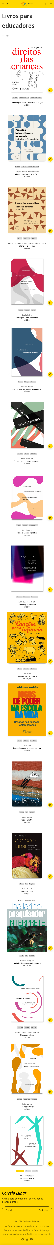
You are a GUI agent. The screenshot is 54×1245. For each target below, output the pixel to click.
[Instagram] (27, 1239)
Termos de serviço (13, 1230)
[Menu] (3, 4)
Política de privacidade (38, 1226)
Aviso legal (45, 1230)
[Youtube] (31, 1239)
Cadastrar (43, 1210)
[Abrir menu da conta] (45, 4)
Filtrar (7, 35)
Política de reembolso (15, 1226)
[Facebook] (22, 1239)
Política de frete (30, 1230)
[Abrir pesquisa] (8, 4)
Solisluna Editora (31, 1221)
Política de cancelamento (39, 1234)
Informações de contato (14, 1234)
